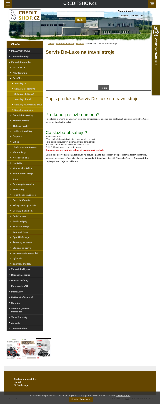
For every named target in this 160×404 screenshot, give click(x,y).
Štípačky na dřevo (22, 242)
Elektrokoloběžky (20, 286)
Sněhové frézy (20, 232)
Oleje (15, 179)
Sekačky (17, 78)
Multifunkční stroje (23, 173)
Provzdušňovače (22, 200)
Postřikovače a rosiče (24, 195)
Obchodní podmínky (25, 379)
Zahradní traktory (22, 264)
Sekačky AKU (21, 83)
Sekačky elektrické (24, 94)
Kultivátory (19, 163)
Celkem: (134, 15)
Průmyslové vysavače (24, 205)
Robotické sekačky (23, 115)
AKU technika (20, 73)
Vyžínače (17, 258)
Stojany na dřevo (22, 248)
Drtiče (16, 142)
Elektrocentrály (21, 120)
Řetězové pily (20, 221)
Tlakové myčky (21, 126)
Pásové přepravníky (23, 184)
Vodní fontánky (19, 317)
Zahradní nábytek (20, 269)
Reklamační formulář (22, 297)
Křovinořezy (19, 152)
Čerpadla (17, 136)
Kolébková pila (21, 157)
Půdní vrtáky (19, 216)
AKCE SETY (19, 67)
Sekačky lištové (22, 99)
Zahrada (15, 323)
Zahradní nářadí (19, 328)
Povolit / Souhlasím (80, 399)
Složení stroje (21, 385)
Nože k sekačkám (23, 110)
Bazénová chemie (20, 275)
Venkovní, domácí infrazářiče (20, 310)
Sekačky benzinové (24, 89)
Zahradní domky (20, 56)
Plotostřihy (19, 189)
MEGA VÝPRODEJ (20, 51)
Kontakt (18, 382)
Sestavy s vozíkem (22, 210)
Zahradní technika (21, 62)
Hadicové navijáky (22, 131)
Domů (51, 43)
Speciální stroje (21, 237)
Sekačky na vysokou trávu (28, 104)
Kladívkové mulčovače (25, 147)
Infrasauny (17, 291)
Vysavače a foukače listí (25, 253)
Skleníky (15, 303)
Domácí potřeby (19, 280)
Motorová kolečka (22, 168)
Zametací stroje (21, 226)
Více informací (123, 395)
